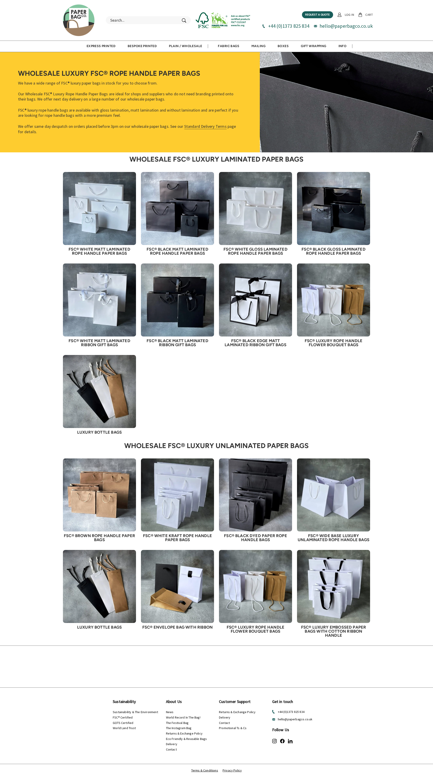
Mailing (258, 46)
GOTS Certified (123, 723)
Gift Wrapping (313, 46)
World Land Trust (124, 728)
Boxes (283, 46)
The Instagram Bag (179, 728)
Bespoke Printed (142, 46)
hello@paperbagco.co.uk (346, 26)
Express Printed (101, 46)
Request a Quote (317, 14)
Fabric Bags (228, 46)
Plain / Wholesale (185, 46)
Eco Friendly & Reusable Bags (186, 739)
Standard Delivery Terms (205, 126)
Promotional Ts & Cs (232, 728)
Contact (171, 749)
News (170, 712)
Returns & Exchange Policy (184, 733)
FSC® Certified (123, 717)
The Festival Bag (177, 723)
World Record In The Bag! (183, 717)
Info (343, 46)
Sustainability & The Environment (135, 712)
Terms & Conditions (204, 770)
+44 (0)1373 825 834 (288, 26)
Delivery (171, 744)
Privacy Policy (232, 770)
